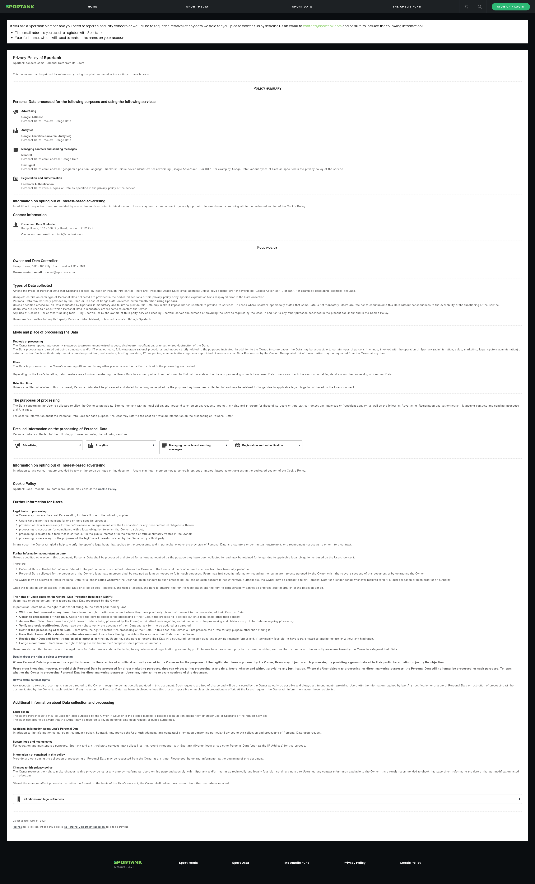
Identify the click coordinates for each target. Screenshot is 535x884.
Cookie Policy (107, 489)
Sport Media (188, 863)
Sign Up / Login (511, 6)
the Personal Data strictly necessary (85, 826)
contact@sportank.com (322, 26)
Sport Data (240, 863)
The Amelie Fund (296, 863)
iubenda (17, 826)
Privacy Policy (355, 863)
